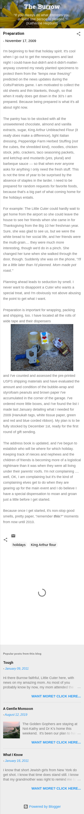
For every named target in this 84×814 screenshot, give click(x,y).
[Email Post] (13, 537)
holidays (19, 545)
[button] (78, 34)
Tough (8, 662)
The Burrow (42, 7)
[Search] (78, 8)
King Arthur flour (43, 545)
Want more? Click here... (56, 696)
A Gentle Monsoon (18, 709)
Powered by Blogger (44, 807)
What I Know (13, 755)
